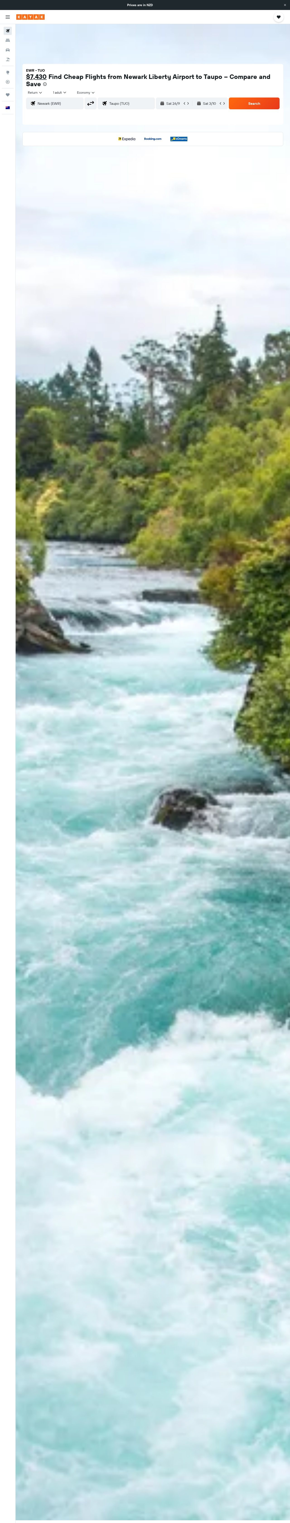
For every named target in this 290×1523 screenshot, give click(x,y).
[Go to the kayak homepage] (30, 17)
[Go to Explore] (8, 72)
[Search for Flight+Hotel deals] (8, 59)
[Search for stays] (8, 40)
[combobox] (35, 92)
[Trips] (8, 94)
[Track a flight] (8, 81)
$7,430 (36, 77)
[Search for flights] (8, 30)
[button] (285, 5)
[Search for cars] (8, 49)
